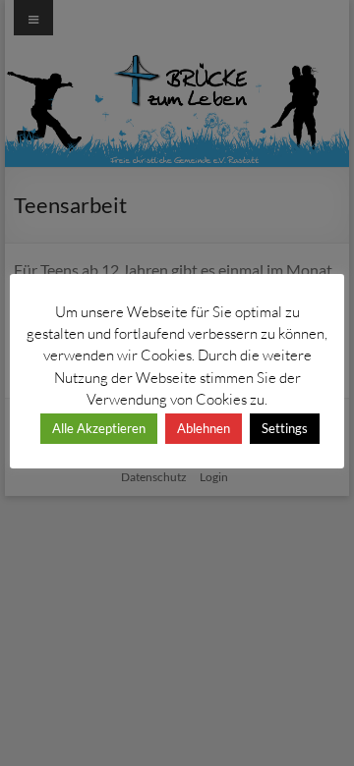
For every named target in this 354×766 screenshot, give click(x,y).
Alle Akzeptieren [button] (99, 428)
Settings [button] (285, 428)
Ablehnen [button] (203, 428)
